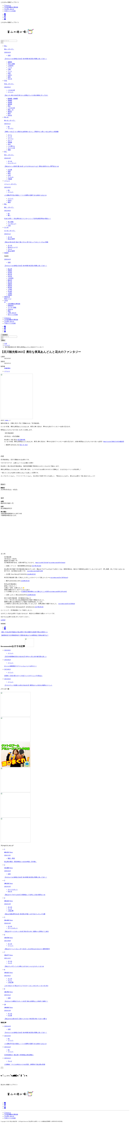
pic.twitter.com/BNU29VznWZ (58, 591)
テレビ (10, 249)
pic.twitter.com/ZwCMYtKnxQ (59, 577)
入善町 (10, 293)
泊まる (10, 78)
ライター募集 (12, 307)
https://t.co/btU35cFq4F (42, 562)
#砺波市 (121, 441)
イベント (7, 181)
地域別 (6, 253)
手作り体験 (11, 64)
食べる (6, 117)
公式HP (3, 620)
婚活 (9, 202)
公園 (9, 69)
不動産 (10, 179)
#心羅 (23, 591)
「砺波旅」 (7, 420)
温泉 (9, 77)
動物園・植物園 (13, 98)
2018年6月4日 (31, 595)
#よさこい (42, 591)
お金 (9, 225)
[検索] (2, 43)
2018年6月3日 (25, 581)
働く (5, 204)
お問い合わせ (10, 9)
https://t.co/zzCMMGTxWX (111, 441)
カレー (10, 140)
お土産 (10, 169)
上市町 (10, 289)
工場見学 (10, 65)
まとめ (6, 227)
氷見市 (10, 276)
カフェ (10, 135)
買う (5, 151)
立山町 (10, 291)
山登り (10, 75)
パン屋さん (11, 146)
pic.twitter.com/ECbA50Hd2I (66, 603)
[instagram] (5, 17)
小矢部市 (10, 278)
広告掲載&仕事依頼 (12, 7)
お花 (9, 175)
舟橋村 (10, 295)
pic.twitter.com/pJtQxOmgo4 (57, 562)
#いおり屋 (36, 591)
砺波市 (10, 280)
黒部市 (10, 285)
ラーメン (10, 138)
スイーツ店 (11, 148)
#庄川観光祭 (21, 439)
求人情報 (10, 222)
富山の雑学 (11, 251)
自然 (9, 73)
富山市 (10, 269)
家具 (9, 173)
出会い (10, 200)
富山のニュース (13, 247)
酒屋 (9, 150)
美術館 (10, 102)
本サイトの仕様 (11, 11)
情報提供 (10, 305)
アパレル (10, 177)
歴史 (9, 106)
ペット (10, 71)
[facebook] (5, 14)
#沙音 (47, 591)
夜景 (9, 113)
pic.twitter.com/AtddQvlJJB (35, 571)
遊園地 (10, 62)
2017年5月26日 (36, 566)
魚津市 (10, 272)
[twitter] (5, 16)
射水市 (10, 274)
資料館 (10, 104)
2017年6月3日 (39, 607)
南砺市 (10, 284)
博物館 (10, 100)
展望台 (10, 111)
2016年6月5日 (31, 574)
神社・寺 (10, 109)
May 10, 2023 (24, 445)
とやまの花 (11, 108)
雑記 (9, 311)
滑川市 (10, 282)
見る (5, 80)
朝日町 (10, 287)
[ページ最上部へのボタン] (2, 1068)
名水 (9, 144)
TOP (5, 343)
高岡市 (10, 271)
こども (10, 67)
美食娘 (10, 142)
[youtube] (5, 19)
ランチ (10, 136)
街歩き (10, 115)
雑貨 (9, 171)
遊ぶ (5, 46)
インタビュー (12, 223)
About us (8, 5)
